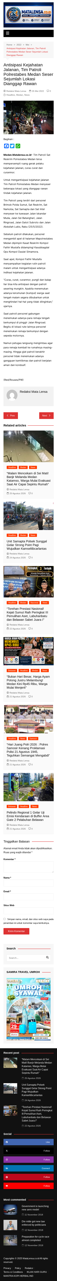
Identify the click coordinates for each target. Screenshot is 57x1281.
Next (44, 415)
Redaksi (29, 1268)
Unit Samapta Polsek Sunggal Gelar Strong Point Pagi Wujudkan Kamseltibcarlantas (27, 545)
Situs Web (8, 905)
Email (7, 891)
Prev (12, 415)
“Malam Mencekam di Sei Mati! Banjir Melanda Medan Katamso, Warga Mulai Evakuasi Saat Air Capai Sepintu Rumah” (37, 1066)
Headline (10, 95)
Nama (7, 877)
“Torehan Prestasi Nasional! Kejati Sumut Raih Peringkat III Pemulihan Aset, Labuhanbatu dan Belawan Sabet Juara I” (37, 1114)
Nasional (34, 603)
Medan (19, 95)
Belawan (12, 670)
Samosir (33, 738)
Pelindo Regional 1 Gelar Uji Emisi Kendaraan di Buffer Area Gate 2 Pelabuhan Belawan (28, 816)
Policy (18, 1268)
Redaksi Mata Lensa (16, 91)
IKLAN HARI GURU (37, 1272)
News (27, 95)
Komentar (9, 859)
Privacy (7, 1268)
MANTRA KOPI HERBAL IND (18, 1276)
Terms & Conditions (13, 1272)
